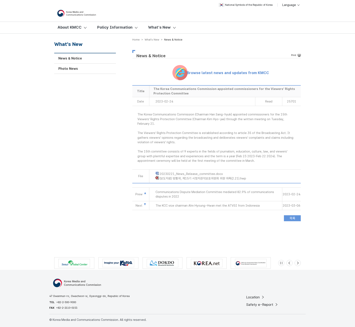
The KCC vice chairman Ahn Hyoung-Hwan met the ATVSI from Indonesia (208, 205)
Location (253, 297)
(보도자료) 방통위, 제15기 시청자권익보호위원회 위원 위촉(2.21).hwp (203, 178)
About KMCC (70, 27)
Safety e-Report (260, 305)
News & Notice (70, 58)
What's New (159, 27)
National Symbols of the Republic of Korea (249, 4)
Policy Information (115, 27)
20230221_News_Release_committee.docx (191, 174)
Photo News (68, 69)
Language (289, 5)
